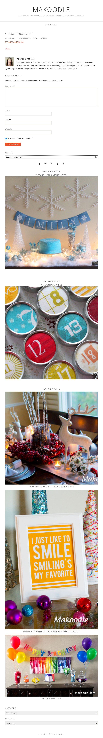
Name (8, 110)
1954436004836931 (14, 42)
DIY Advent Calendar (51, 285)
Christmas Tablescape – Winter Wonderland (51, 487)
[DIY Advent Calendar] (51, 332)
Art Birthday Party (51, 699)
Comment (10, 86)
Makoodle (51, 9)
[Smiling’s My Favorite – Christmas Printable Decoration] (51, 559)
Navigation (51, 25)
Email (8, 120)
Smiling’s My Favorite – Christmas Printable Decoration (51, 631)
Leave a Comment (40, 38)
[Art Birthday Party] (51, 666)
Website (8, 129)
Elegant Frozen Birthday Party (51, 175)
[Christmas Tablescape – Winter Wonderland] (51, 438)
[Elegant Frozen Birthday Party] (51, 222)
